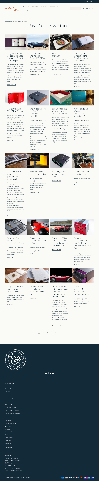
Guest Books (8, 440)
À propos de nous (9, 383)
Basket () (91, 8)
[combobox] (75, 8)
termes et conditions (10, 407)
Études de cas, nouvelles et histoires (18, 21)
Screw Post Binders (10, 432)
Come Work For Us (9, 388)
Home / (7, 21)
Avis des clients (9, 386)
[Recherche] (71, 8)
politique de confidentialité (12, 410)
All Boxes (7, 429)
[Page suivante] (60, 332)
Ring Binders (8, 434)
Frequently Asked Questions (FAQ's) (14, 402)
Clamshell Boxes (9, 437)
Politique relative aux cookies (12, 413)
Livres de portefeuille (10, 423)
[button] (35, 7)
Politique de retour (10, 404)
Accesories (8, 443)
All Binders (8, 426)
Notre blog (7, 391)
